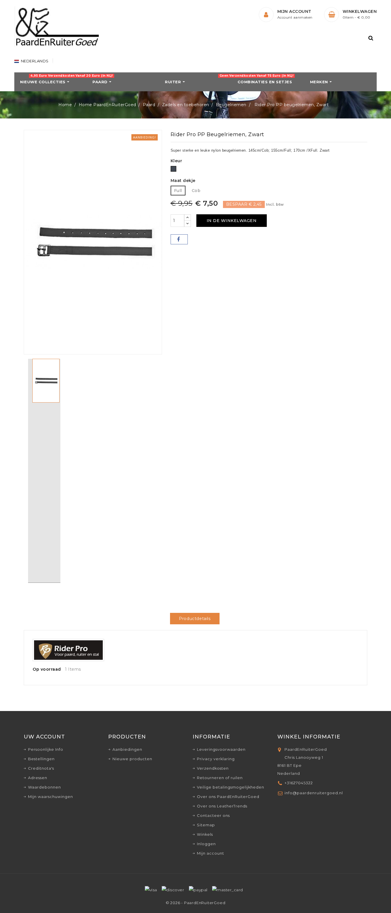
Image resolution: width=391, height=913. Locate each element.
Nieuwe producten (132, 758)
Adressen (37, 777)
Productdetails (194, 618)
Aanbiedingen (127, 749)
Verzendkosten (213, 768)
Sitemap (206, 825)
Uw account (44, 737)
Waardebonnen (44, 787)
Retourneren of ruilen (220, 777)
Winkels (205, 834)
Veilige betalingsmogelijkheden (230, 787)
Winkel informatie (308, 737)
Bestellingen (41, 758)
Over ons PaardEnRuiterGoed (228, 796)
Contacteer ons (213, 815)
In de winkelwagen (232, 220)
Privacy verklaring (216, 758)
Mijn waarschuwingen (50, 796)
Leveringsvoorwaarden (221, 749)
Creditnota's (41, 768)
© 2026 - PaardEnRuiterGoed (196, 902)
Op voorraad (47, 669)
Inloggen (206, 843)
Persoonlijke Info (45, 749)
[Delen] (179, 239)
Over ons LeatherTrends (222, 806)
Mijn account (210, 853)
